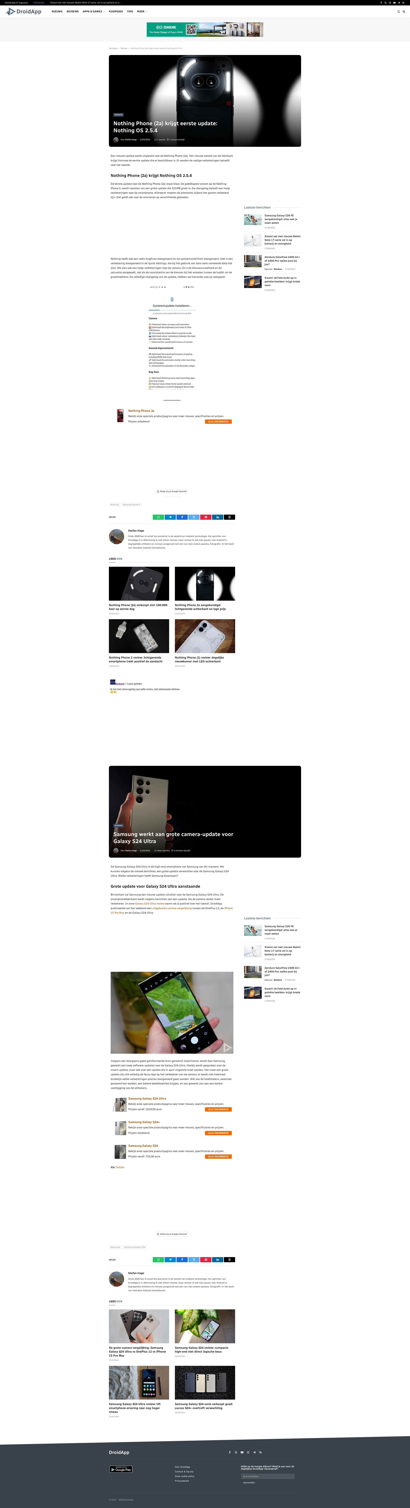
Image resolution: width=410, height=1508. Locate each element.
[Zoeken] (403, 11)
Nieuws (57, 11)
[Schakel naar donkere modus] (399, 11)
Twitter (119, 1167)
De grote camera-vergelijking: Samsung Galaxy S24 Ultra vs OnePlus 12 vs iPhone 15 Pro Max (137, 1351)
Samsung (115, 1247)
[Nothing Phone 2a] (120, 421)
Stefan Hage (131, 139)
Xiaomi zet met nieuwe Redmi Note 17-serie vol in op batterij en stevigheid (86, 2)
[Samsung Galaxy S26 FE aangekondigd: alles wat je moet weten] (253, 219)
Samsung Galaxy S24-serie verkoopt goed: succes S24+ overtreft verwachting (204, 1406)
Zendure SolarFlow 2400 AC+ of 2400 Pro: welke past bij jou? (282, 261)
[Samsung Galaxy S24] (120, 1159)
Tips (130, 11)
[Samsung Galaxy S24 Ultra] (120, 1111)
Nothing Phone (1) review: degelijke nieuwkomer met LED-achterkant (199, 659)
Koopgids (116, 11)
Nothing (115, 504)
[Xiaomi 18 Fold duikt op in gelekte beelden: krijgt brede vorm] (253, 282)
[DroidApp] (24, 11)
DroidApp (113, 48)
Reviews (73, 11)
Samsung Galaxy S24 (143, 1146)
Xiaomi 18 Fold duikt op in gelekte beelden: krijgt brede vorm (282, 281)
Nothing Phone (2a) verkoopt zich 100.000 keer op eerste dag (138, 607)
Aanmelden (249, 1482)
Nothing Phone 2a (141, 411)
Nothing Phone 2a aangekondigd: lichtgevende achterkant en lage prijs (200, 607)
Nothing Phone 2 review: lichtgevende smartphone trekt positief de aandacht (136, 659)
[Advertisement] (172, 228)
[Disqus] (172, 718)
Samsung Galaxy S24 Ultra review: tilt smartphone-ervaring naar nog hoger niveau (135, 1408)
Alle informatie (218, 421)
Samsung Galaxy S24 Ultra (147, 1098)
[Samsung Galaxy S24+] (120, 1135)
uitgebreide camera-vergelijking (172, 908)
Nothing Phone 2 (131, 504)
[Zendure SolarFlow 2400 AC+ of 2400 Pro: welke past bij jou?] (253, 261)
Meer (140, 11)
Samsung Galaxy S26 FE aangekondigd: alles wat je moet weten (281, 219)
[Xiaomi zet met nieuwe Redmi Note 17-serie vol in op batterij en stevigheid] (253, 240)
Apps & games (92, 11)
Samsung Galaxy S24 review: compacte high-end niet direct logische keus (201, 1349)
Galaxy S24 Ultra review (149, 903)
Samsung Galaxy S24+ (144, 1122)
